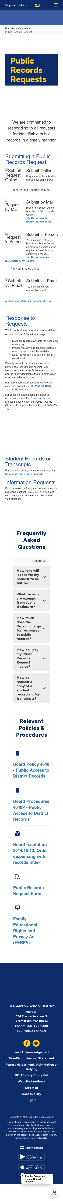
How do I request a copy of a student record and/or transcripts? (28, 688)
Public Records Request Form (28, 890)
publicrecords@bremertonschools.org (28, 301)
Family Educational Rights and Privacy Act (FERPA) (25, 930)
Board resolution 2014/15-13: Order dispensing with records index (30, 853)
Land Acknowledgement (31, 1052)
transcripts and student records (24, 474)
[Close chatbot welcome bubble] (22, 1175)
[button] (16, 5)
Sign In (31, 1100)
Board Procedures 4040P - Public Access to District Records (31, 810)
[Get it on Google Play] (31, 1157)
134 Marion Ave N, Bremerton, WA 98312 (39, 219)
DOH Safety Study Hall (31, 1075)
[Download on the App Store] (31, 1167)
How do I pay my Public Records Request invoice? (27, 658)
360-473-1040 (35, 1031)
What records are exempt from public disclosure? (28, 600)
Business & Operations (17, 28)
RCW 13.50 (21, 389)
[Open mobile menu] (56, 5)
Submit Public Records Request (30, 190)
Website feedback (31, 1081)
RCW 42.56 (37, 386)
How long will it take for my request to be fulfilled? (28, 576)
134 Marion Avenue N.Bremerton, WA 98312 (27, 259)
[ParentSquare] (31, 1147)
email (36, 405)
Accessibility (31, 1094)
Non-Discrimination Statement (31, 1058)
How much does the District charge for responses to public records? (29, 628)
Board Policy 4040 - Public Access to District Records (31, 770)
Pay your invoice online (25, 268)
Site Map (31, 1088)
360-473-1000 (37, 1026)
